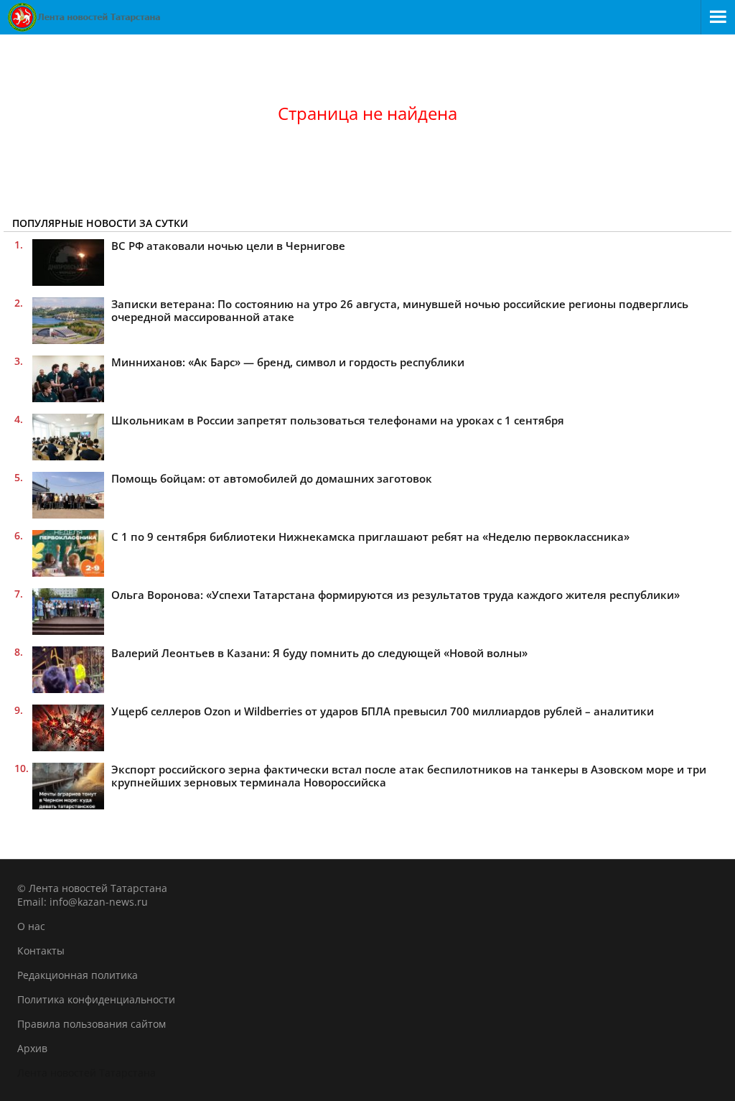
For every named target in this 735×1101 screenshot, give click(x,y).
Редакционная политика (77, 975)
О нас (31, 926)
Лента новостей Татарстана (86, 1072)
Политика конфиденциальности (96, 999)
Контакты (41, 950)
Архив (32, 1048)
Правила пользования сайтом (91, 1024)
